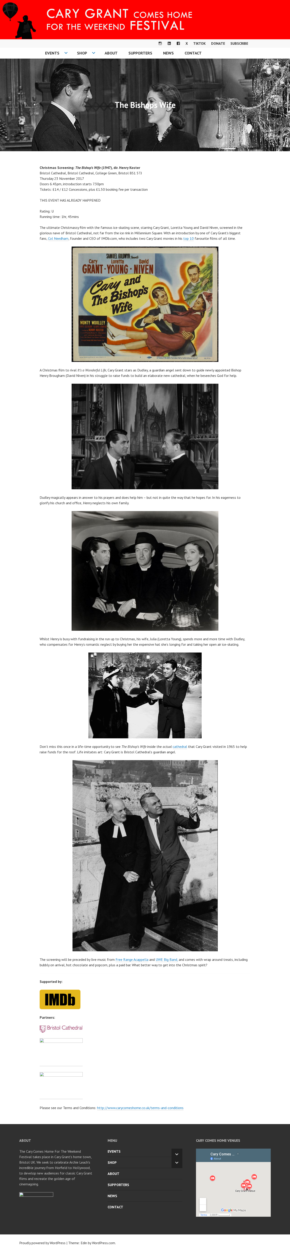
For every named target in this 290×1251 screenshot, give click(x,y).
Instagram (160, 43)
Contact (193, 53)
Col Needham (58, 238)
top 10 (188, 238)
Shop (82, 53)
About (111, 53)
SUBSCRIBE (239, 43)
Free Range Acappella (132, 959)
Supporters (140, 53)
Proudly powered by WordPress (42, 1243)
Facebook (178, 43)
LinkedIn (169, 43)
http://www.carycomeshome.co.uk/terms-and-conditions (140, 1107)
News (168, 53)
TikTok (199, 43)
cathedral (180, 746)
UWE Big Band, (167, 959)
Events (52, 53)
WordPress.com (103, 1243)
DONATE (218, 43)
